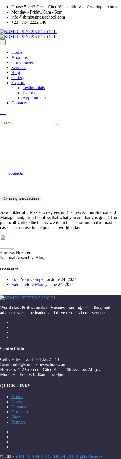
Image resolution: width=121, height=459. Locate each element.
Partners (18, 422)
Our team (19, 411)
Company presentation (20, 198)
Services (18, 67)
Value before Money (29, 284)
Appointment (34, 97)
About (17, 396)
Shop (16, 417)
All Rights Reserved (87, 456)
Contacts (19, 102)
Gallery (17, 77)
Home (16, 52)
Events (29, 92)
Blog (15, 72)
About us (19, 57)
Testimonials (34, 87)
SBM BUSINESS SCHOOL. (41, 456)
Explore (18, 82)
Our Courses (22, 62)
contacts (15, 173)
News (16, 401)
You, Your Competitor (30, 279)
